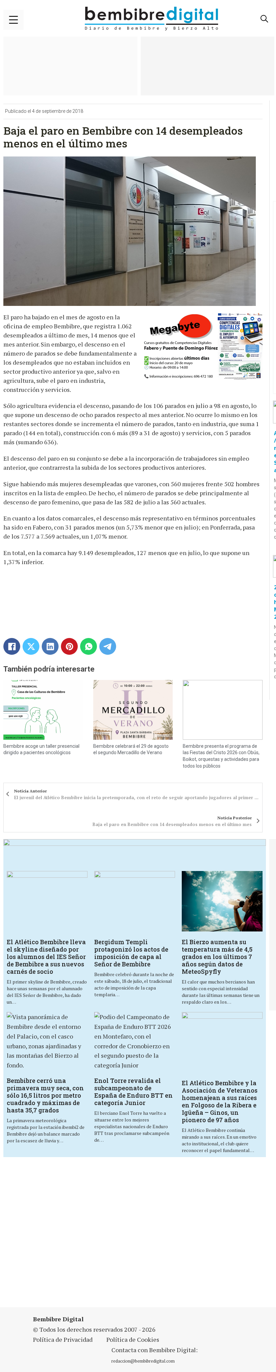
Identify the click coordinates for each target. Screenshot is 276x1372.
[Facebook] (11, 646)
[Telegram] (107, 646)
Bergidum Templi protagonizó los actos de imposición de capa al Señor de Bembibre (131, 953)
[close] (13, 20)
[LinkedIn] (50, 646)
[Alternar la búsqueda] (264, 19)
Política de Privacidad (63, 1339)
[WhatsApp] (88, 646)
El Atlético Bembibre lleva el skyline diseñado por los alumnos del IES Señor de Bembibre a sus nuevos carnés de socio (46, 956)
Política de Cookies (132, 1339)
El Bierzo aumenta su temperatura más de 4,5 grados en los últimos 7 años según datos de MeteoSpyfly (217, 956)
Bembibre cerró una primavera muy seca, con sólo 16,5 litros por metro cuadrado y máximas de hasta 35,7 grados (45, 1095)
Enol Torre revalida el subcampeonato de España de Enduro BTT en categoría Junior (133, 1092)
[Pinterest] (69, 646)
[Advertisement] (95, 1236)
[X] (31, 646)
